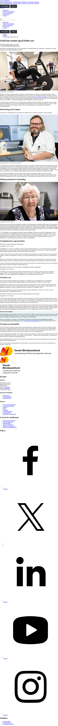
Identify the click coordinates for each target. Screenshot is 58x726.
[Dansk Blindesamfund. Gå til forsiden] (19, 2)
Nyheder (5, 35)
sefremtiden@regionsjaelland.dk (31, 320)
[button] (10, 46)
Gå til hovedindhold (5, 0)
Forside (5, 34)
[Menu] (0, 18)
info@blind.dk (6, 388)
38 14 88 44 (7, 387)
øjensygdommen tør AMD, (40, 97)
